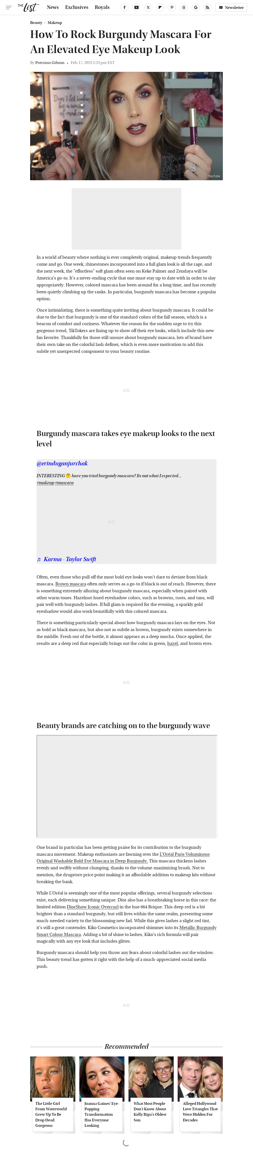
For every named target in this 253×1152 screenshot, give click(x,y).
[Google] (196, 7)
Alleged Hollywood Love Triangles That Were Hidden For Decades (200, 1111)
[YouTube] (136, 7)
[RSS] (207, 7)
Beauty (36, 23)
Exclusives (76, 7)
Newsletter (234, 7)
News (53, 7)
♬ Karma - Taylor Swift (66, 559)
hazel (172, 643)
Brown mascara (70, 584)
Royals (102, 7)
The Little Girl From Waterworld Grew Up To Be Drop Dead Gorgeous (51, 1114)
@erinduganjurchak (62, 463)
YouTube (214, 176)
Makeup (55, 23)
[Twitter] (148, 7)
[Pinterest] (172, 7)
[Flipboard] (160, 7)
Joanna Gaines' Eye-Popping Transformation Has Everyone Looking (101, 1114)
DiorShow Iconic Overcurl (93, 907)
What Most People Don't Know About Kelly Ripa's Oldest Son (150, 1111)
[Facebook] (124, 7)
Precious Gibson (49, 62)
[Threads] (184, 7)
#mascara (64, 482)
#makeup (45, 482)
